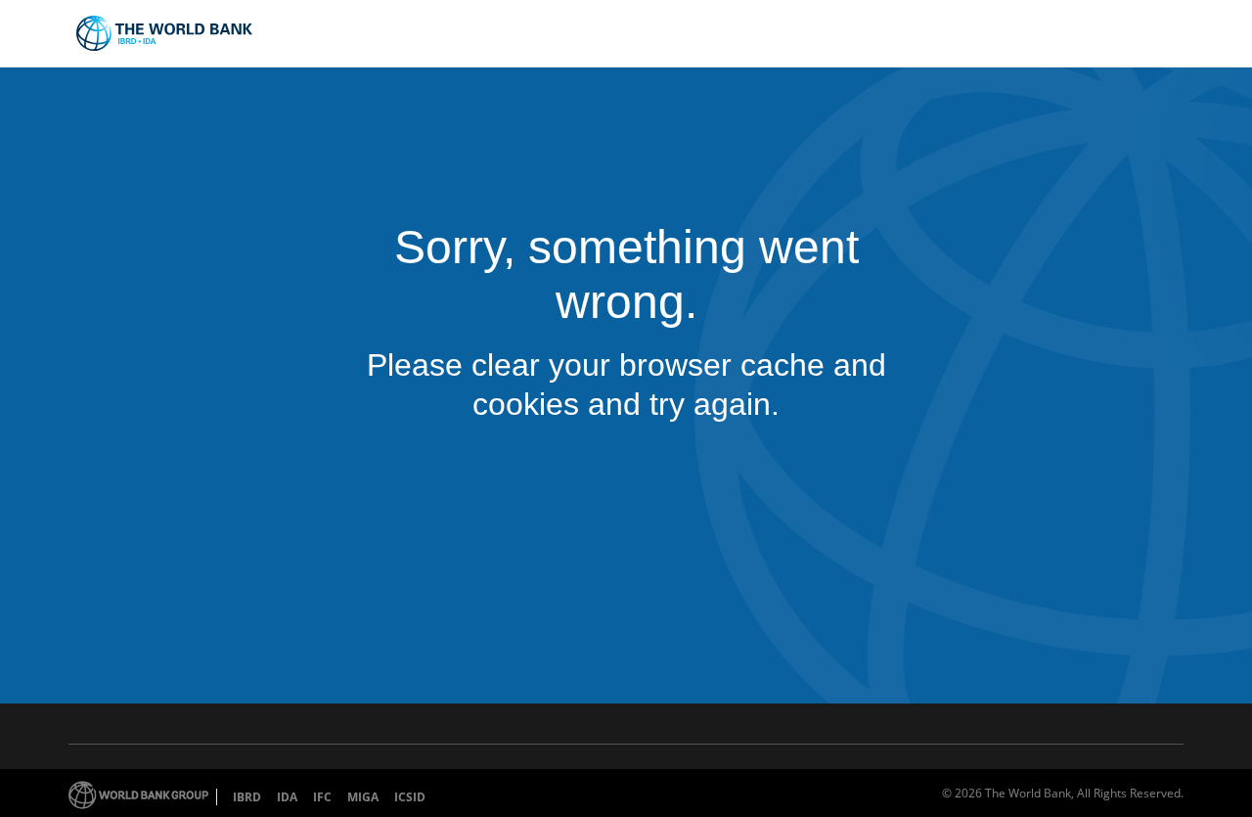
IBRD (247, 797)
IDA (287, 797)
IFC (322, 797)
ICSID (409, 797)
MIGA (363, 797)
